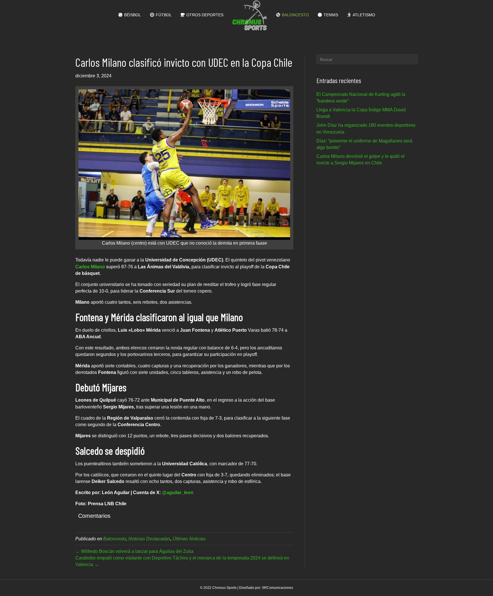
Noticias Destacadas (149, 538)
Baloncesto (114, 538)
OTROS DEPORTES (204, 15)
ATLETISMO (363, 15)
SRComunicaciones (277, 588)
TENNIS (330, 15)
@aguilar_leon (177, 492)
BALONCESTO (295, 15)
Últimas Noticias (189, 538)
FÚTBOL (163, 15)
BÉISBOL (132, 15)
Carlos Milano (90, 266)
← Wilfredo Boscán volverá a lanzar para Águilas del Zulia (134, 551)
